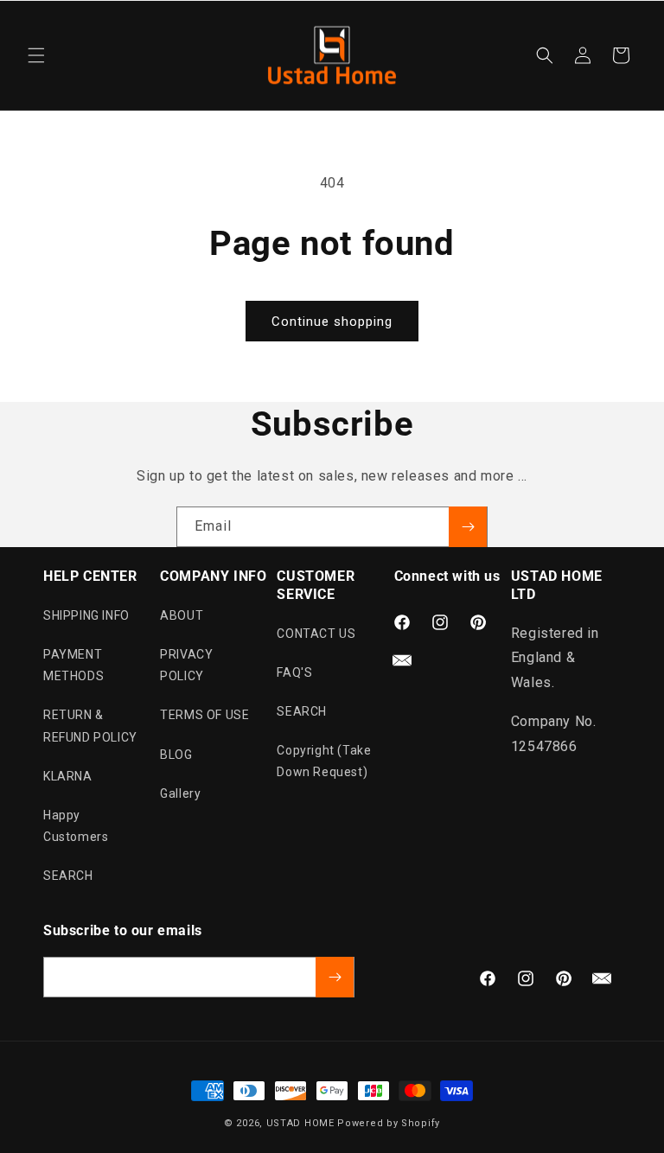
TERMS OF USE (204, 715)
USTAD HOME (300, 1123)
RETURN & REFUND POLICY (90, 725)
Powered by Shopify (388, 1123)
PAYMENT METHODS (73, 665)
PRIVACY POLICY (186, 665)
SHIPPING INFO (86, 615)
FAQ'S (294, 672)
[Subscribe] (468, 526)
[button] (36, 55)
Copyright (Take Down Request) (324, 761)
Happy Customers (75, 826)
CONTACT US (316, 633)
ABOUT (181, 615)
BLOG (176, 754)
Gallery (180, 793)
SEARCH (68, 875)
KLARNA (68, 776)
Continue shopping (332, 321)
